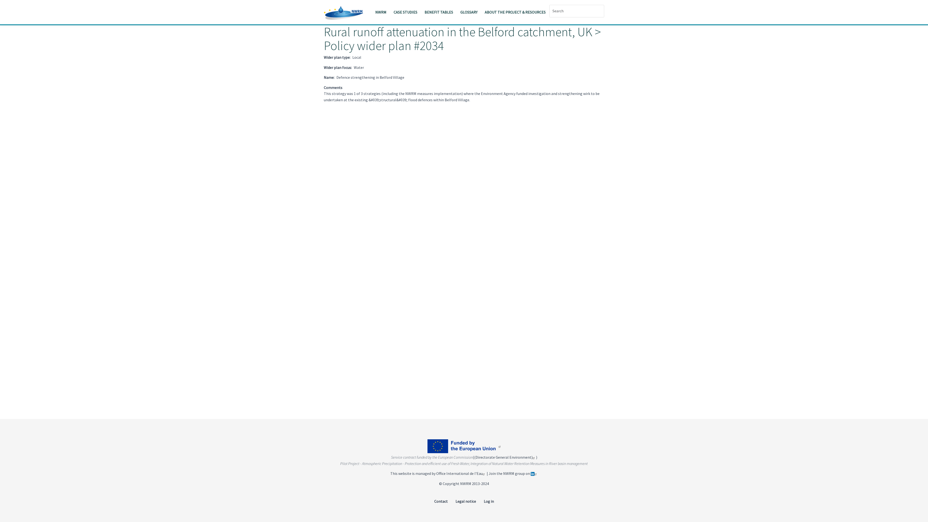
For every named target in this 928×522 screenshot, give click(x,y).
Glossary (469, 12)
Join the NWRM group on (510, 473)
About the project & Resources (515, 12)
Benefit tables (439, 12)
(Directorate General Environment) (503, 457)
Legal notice (466, 501)
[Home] (345, 12)
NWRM (380, 12)
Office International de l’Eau (459, 473)
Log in (489, 501)
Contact (441, 501)
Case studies (405, 12)
